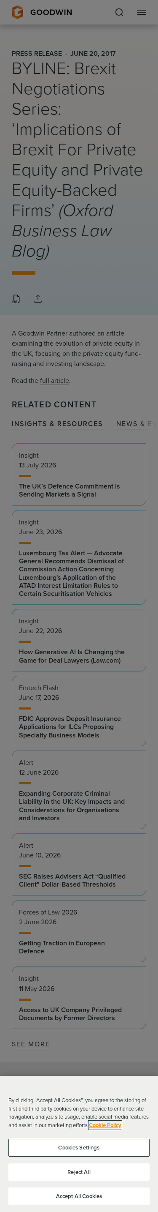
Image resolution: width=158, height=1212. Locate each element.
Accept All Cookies (79, 1196)
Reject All (78, 1172)
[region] (79, 1144)
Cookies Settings (78, 1148)
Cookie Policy (105, 1125)
